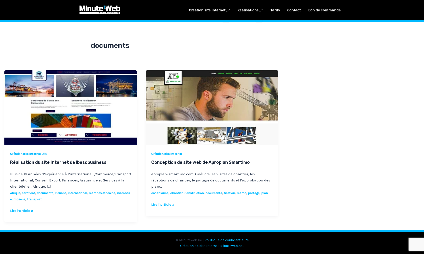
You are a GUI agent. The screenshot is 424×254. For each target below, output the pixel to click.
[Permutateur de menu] (225, 11)
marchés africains (102, 193)
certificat (28, 193)
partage (253, 193)
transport (34, 199)
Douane (60, 193)
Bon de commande (324, 10)
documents (45, 193)
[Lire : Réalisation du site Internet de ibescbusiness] (70, 107)
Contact (294, 10)
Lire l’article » (21, 210)
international (77, 193)
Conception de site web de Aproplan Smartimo (200, 162)
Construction (194, 193)
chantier (176, 193)
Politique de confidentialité (227, 240)
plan (264, 193)
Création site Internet (207, 10)
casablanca (159, 193)
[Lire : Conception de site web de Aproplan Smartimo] (212, 107)
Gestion (229, 193)
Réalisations (248, 10)
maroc (241, 193)
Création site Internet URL (28, 154)
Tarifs (275, 10)
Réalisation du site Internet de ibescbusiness (58, 162)
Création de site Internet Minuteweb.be (211, 246)
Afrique (15, 193)
